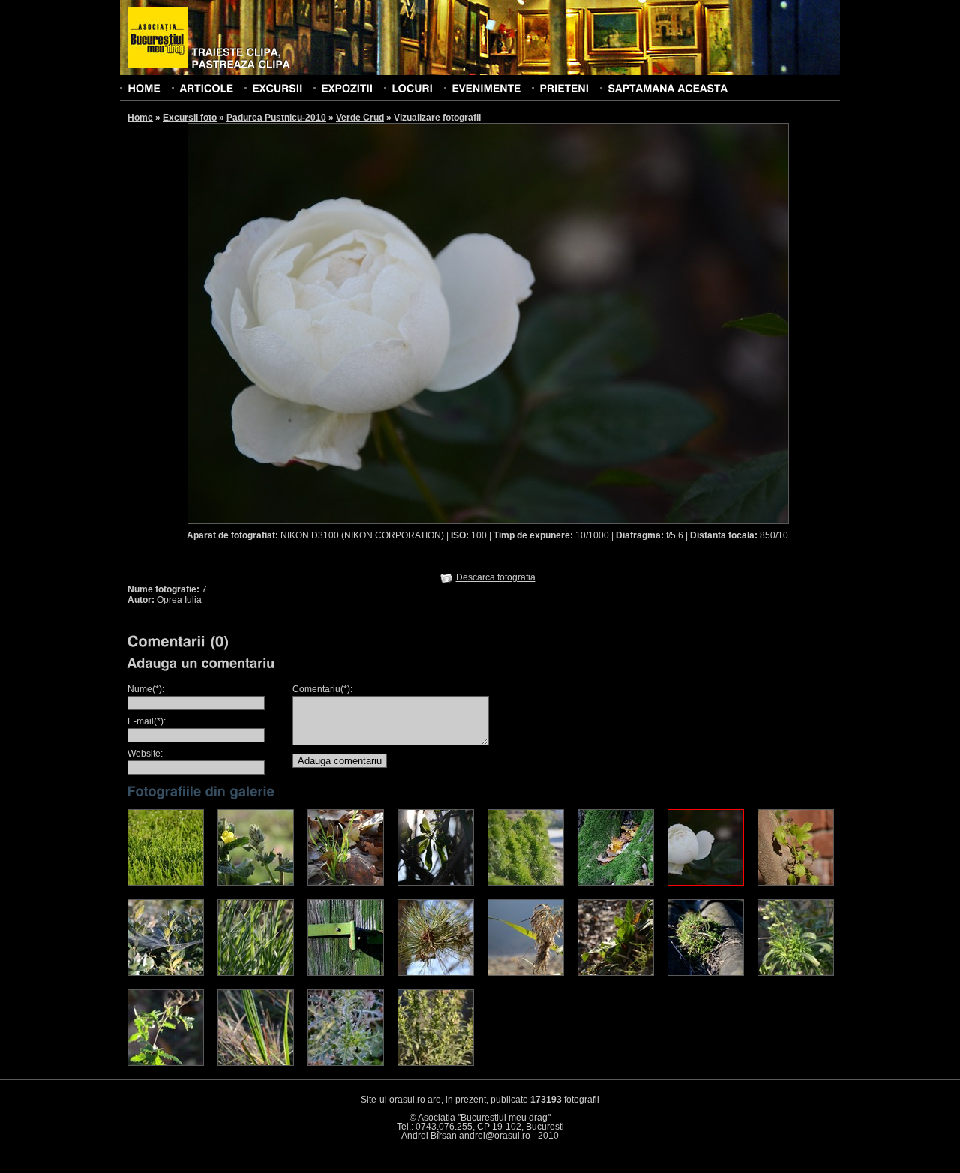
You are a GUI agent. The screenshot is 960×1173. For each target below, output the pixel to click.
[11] (346, 973)
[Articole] (206, 88)
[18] (256, 1063)
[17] (166, 1063)
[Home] (144, 88)
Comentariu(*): (322, 689)
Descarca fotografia (496, 577)
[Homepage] (158, 38)
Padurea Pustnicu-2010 (276, 117)
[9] (166, 973)
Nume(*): (146, 689)
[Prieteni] (564, 88)
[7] (706, 883)
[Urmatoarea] (639, 323)
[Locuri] (412, 88)
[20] (436, 1063)
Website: (145, 753)
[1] (166, 883)
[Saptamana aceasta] (668, 88)
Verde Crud (360, 117)
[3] (346, 883)
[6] (616, 883)
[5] (526, 883)
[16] (796, 973)
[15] (706, 973)
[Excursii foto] (277, 88)
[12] (436, 973)
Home (140, 117)
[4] (436, 883)
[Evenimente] (486, 88)
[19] (346, 1063)
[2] (256, 883)
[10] (256, 973)
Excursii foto (190, 117)
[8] (796, 883)
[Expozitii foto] (347, 88)
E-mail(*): (147, 721)
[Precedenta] (338, 323)
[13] (526, 973)
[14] (616, 973)
